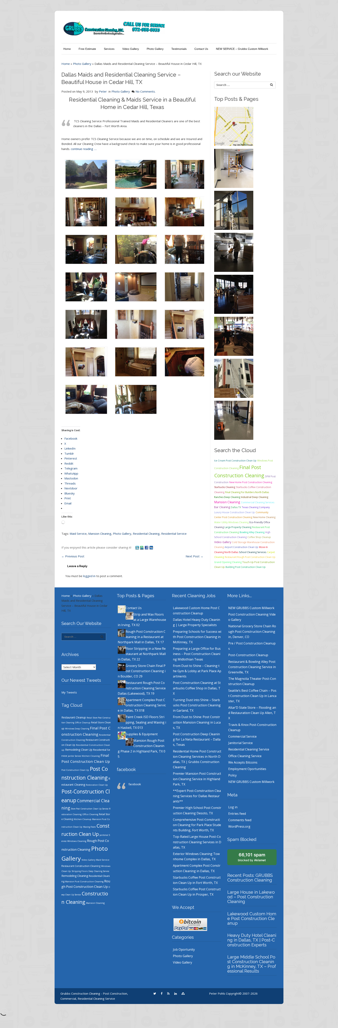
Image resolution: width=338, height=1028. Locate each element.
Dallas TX (236, 507)
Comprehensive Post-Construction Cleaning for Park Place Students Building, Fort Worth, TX (197, 824)
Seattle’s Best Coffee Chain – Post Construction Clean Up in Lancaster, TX (252, 695)
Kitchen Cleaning (91, 755)
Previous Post (72, 556)
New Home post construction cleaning (250, 482)
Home (67, 48)
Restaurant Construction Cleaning (80, 866)
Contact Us (201, 48)
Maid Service (78, 533)
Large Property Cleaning (238, 527)
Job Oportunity (184, 949)
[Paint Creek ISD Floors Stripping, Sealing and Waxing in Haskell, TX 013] (233, 420)
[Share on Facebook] (147, 547)
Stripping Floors (80, 871)
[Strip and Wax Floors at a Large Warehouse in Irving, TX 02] (233, 168)
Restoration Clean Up (97, 784)
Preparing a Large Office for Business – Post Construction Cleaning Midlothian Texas (197, 653)
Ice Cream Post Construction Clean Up (235, 460)
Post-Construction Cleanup (248, 655)
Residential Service (174, 533)
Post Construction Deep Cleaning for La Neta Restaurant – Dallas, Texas (196, 739)
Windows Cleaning (76, 841)
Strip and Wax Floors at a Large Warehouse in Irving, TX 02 (142, 619)
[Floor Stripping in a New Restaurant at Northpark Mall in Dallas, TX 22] (233, 252)
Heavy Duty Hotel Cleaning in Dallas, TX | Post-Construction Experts (251, 940)
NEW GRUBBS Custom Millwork (251, 608)
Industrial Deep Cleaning (254, 497)
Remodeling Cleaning (74, 876)
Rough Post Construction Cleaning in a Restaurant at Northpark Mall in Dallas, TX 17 (141, 636)
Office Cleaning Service (245, 756)
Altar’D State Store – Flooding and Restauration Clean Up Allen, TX (252, 712)
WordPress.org (239, 826)
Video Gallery (130, 48)
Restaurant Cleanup (73, 717)
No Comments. (146, 91)
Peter (103, 91)
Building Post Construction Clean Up (246, 567)
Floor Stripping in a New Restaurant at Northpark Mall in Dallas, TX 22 (142, 653)
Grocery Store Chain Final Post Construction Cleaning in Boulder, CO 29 (141, 671)
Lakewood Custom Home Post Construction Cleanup (251, 918)
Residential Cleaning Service (248, 749)
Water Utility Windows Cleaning (231, 522)
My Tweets (69, 692)
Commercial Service (242, 736)
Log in (232, 807)
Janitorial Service (240, 743)
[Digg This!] (151, 547)
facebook (126, 769)
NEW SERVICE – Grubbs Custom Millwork (242, 48)
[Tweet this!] (137, 547)
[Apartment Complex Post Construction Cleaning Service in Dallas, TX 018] (233, 378)
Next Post (194, 556)
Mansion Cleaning (99, 533)
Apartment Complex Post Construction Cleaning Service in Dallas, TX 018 (142, 705)
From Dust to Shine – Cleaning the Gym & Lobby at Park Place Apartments (197, 671)
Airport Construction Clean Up (241, 547)
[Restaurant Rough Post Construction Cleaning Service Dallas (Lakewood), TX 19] (233, 336)
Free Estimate (87, 48)
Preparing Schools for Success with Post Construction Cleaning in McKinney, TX (197, 636)
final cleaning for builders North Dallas (247, 492)
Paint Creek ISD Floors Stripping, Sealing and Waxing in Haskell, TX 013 (142, 722)
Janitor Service (74, 756)
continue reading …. (84, 149)
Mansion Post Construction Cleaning (84, 881)
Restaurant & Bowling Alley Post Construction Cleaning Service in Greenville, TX (252, 666)
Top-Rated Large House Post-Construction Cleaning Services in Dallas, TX (197, 841)
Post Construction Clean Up (75, 770)
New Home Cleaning (264, 517)
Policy (232, 775)
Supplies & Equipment (142, 734)
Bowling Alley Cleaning (252, 532)
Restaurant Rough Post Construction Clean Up (250, 557)
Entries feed (237, 813)
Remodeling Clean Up (78, 749)
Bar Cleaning (222, 507)
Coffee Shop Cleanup (259, 537)
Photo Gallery (155, 48)
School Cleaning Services (252, 552)
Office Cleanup (82, 722)
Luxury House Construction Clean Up (234, 512)
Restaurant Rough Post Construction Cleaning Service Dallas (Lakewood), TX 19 (142, 688)
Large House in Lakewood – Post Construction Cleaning (251, 897)
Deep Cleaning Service (98, 871)
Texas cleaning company (256, 507)
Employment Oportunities (247, 769)
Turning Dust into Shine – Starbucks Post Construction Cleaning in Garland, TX (197, 705)
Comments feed (239, 820)
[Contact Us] (233, 126)
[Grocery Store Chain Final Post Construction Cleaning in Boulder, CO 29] (233, 294)
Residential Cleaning (146, 533)
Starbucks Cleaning (224, 487)
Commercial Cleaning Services (257, 502)
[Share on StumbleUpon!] (142, 547)
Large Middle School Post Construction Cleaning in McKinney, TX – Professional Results (251, 964)
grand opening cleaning (228, 562)
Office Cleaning (90, 814)
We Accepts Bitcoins (242, 762)
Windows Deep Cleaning (77, 728)
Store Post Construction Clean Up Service (89, 808)
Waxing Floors (89, 826)
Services (109, 48)
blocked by (252, 857)
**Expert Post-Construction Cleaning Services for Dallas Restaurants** (197, 796)
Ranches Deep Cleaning (227, 497)
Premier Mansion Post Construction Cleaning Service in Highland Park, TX (197, 778)
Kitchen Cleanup (82, 819)
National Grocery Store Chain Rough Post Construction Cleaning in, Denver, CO (252, 631)
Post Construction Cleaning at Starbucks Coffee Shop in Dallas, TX (197, 688)
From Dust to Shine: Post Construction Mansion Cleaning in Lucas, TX (197, 722)
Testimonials (179, 48)
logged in (89, 576)
